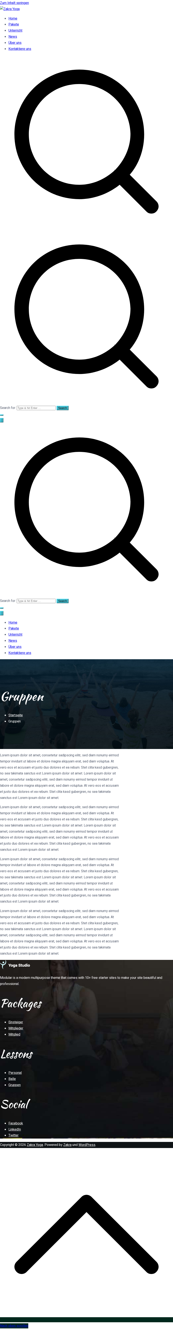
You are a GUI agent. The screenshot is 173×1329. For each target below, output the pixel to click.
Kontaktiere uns (19, 48)
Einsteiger (15, 1022)
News (12, 36)
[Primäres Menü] (1, 420)
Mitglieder (15, 1028)
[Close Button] (1, 613)
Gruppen (14, 1085)
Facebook (15, 1123)
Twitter (13, 1135)
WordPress (86, 1144)
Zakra (67, 1144)
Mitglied (14, 1034)
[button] (1, 415)
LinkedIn (14, 1129)
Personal (15, 1072)
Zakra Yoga (35, 1144)
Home (12, 18)
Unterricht (15, 30)
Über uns (15, 42)
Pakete (13, 24)
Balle (12, 1078)
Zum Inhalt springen (14, 2)
